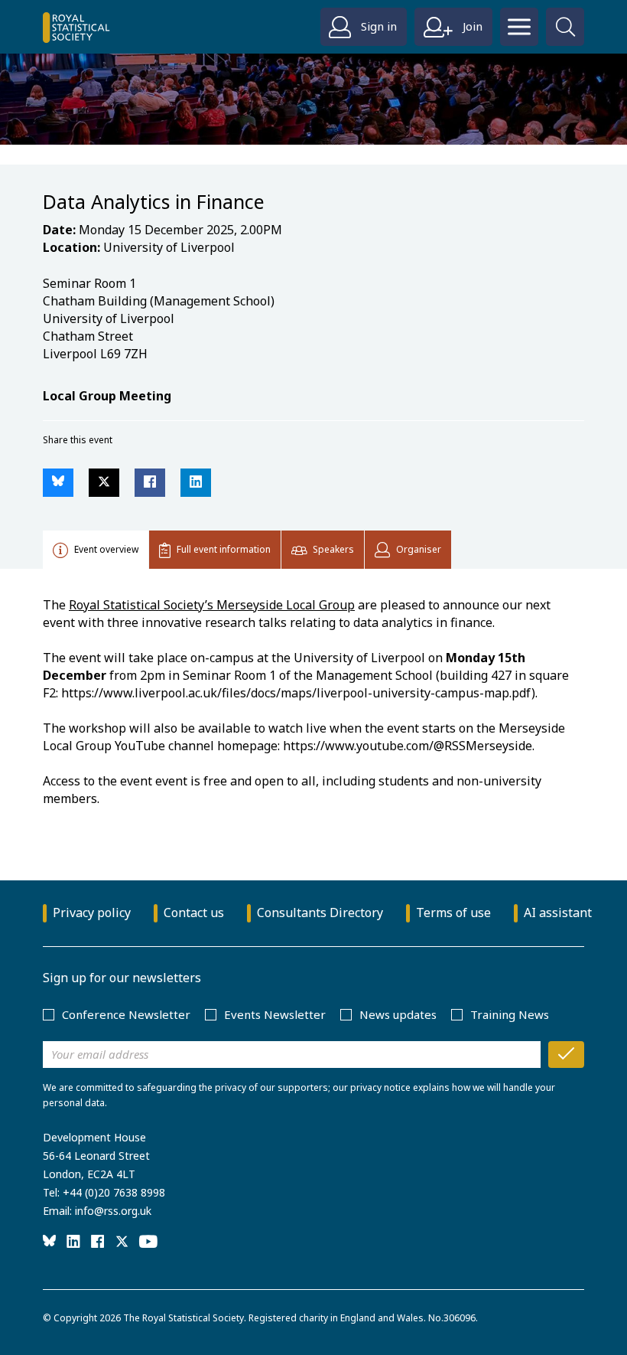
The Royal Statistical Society (183, 1317)
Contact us (194, 912)
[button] (58, 483)
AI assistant (558, 912)
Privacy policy (92, 912)
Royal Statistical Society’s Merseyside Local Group (212, 604)
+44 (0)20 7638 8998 (114, 1192)
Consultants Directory (320, 912)
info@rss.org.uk (113, 1210)
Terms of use (453, 912)
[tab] (95, 550)
